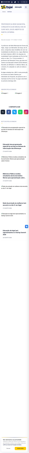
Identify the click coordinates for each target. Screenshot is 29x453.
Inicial (4, 11)
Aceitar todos (20, 448)
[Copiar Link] (3, 112)
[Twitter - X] (14, 112)
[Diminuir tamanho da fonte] (22, 2)
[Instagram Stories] (26, 112)
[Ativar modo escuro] (18, 2)
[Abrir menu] (26, 7)
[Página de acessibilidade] (12, 2)
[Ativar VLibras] (15, 2)
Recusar (8, 448)
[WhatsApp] (20, 112)
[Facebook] (8, 112)
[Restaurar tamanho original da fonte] (24, 2)
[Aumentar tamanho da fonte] (26, 2)
